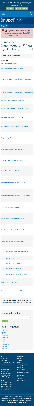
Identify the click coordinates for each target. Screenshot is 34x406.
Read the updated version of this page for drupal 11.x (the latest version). (17, 33)
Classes (4, 334)
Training (19, 360)
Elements (4, 348)
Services (4, 346)
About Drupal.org (6, 386)
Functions (5, 335)
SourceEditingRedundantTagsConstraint (13, 182)
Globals (4, 339)
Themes (19, 378)
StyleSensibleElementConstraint (10, 207)
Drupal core (20, 375)
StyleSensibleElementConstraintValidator (13, 218)
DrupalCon (20, 367)
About (3, 380)
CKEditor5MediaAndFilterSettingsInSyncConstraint (16, 79)
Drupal (21, 400)
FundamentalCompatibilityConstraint (12, 117)
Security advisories (6, 364)
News (2, 356)
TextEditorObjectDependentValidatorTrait (13, 230)
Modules (19, 377)
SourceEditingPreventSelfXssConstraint (12, 160)
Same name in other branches (11, 55)
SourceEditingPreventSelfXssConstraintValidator (15, 171)
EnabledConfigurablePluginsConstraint (12, 100)
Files (3, 341)
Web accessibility (6, 382)
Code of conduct (22, 369)
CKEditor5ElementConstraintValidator (12, 68)
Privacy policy (5, 389)
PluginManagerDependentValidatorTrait (12, 138)
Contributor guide (22, 364)
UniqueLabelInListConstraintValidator (12, 291)
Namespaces (5, 343)
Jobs (2, 366)
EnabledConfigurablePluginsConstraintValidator (15, 108)
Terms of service (5, 388)
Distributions (21, 380)
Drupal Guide (4, 371)
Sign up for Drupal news (7, 362)
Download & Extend (23, 372)
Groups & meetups (22, 366)
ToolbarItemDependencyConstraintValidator (14, 274)
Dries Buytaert (21, 402)
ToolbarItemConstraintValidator (10, 263)
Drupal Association (6, 384)
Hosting (19, 362)
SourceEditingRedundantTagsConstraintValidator (15, 195)
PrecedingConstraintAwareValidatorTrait (13, 149)
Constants (5, 337)
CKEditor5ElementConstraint (9, 63)
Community (20, 356)
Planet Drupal (4, 358)
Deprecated (5, 344)
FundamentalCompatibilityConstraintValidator (14, 126)
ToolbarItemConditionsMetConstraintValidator (15, 251)
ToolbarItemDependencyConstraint (11, 268)
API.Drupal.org (5, 377)
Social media (4, 360)
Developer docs (5, 375)
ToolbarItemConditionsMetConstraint (12, 241)
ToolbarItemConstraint (8, 258)
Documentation (5, 369)
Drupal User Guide (6, 373)
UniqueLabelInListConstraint (9, 282)
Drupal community (18, 304)
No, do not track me (21, 8)
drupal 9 (4, 26)
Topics (4, 332)
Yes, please (10, 8)
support (13, 302)
